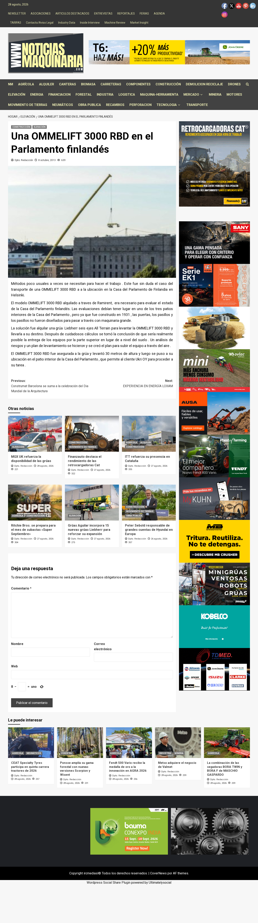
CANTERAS (67, 84)
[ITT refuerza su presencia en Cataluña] (149, 434)
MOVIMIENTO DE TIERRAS (27, 105)
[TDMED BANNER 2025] (214, 669)
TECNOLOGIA (167, 105)
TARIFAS (15, 22)
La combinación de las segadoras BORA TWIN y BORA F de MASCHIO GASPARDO (224, 769)
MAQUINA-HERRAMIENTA (159, 94)
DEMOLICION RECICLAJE (204, 84)
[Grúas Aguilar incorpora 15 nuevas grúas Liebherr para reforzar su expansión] (92, 503)
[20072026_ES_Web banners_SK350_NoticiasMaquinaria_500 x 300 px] (214, 626)
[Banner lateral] (214, 498)
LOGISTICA (127, 94)
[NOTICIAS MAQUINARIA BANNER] (214, 370)
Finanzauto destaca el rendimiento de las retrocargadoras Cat (84, 461)
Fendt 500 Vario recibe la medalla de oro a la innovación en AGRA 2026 (128, 766)
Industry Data (66, 22)
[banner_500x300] (214, 285)
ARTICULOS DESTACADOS (72, 13)
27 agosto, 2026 (102, 470)
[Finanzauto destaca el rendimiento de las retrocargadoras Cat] (92, 434)
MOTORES (234, 94)
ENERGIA (36, 94)
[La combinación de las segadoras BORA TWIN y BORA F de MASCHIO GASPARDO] (227, 742)
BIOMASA (88, 84)
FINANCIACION (59, 94)
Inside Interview (90, 22)
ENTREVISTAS (103, 13)
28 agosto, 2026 (45, 466)
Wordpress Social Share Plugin (109, 882)
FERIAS (144, 13)
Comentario (21, 588)
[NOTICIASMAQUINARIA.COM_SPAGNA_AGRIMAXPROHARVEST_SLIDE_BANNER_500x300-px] (214, 328)
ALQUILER (46, 84)
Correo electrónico (103, 646)
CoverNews (158, 873)
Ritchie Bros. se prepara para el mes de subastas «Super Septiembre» (33, 530)
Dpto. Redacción (24, 160)
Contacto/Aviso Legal (39, 22)
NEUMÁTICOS (62, 105)
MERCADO (191, 94)
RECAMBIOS (115, 105)
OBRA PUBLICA (89, 105)
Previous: (49, 386)
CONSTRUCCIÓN (168, 84)
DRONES (234, 84)
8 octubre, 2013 (47, 160)
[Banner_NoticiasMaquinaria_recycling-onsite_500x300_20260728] (214, 541)
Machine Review (115, 22)
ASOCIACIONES (41, 13)
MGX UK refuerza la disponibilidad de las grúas (31, 459)
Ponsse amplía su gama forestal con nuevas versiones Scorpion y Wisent (77, 769)
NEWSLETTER (17, 13)
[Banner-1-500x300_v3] (214, 413)
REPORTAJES (126, 13)
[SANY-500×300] (214, 242)
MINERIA (215, 94)
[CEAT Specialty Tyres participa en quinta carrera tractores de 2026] (31, 742)
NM (10, 84)
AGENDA (159, 13)
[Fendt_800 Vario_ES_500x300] (214, 456)
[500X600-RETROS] (214, 164)
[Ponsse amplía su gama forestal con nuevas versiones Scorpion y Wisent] (80, 742)
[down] (201, 95)
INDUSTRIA (105, 94)
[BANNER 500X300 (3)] (214, 584)
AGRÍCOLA (26, 84)
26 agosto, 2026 (159, 538)
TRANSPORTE (197, 105)
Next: (148, 383)
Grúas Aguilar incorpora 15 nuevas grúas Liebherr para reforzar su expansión (89, 530)
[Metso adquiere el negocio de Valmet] (178, 742)
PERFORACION (140, 105)
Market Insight (139, 22)
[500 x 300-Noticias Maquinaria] (129, 831)
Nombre (17, 644)
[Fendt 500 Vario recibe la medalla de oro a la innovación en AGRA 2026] (129, 742)
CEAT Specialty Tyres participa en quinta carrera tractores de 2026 (30, 766)
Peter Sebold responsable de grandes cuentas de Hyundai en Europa (149, 530)
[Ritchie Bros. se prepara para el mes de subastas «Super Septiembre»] (35, 503)
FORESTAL (84, 94)
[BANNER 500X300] (210, 831)
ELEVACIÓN (16, 94)
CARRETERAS (111, 84)
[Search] (247, 84)
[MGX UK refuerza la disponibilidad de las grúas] (35, 434)
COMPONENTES (138, 84)
